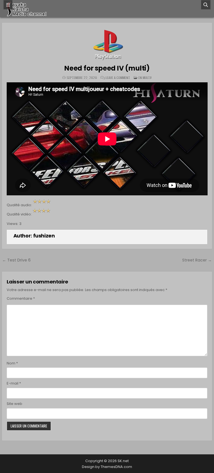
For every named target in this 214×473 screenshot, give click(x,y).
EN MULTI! (145, 77)
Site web (14, 403)
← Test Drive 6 (16, 260)
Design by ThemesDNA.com (107, 466)
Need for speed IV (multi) (107, 68)
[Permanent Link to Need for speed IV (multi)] (107, 44)
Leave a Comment (118, 78)
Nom (12, 363)
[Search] (205, 4)
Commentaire (21, 298)
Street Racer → (197, 260)
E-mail (14, 383)
